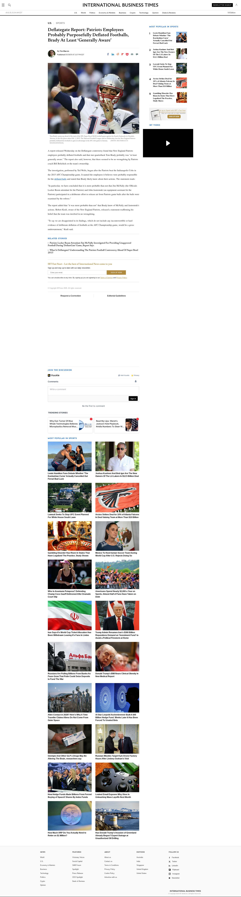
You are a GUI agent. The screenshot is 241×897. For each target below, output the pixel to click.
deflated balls (60, 178)
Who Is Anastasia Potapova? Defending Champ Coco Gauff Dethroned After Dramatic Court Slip (69, 594)
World (83, 13)
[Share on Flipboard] (122, 54)
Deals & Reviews (169, 13)
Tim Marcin (64, 51)
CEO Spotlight (77, 877)
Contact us (108, 861)
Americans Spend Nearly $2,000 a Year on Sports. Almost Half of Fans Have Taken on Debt (115, 594)
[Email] (132, 54)
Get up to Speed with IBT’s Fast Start (172, 110)
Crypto (132, 13)
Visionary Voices (78, 857)
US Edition (231, 13)
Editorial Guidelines (116, 296)
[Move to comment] (137, 54)
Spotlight (75, 869)
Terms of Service (106, 278)
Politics (92, 13)
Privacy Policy (121, 278)
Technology (143, 13)
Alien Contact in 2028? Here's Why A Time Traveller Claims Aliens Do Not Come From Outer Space (68, 717)
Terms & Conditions (111, 865)
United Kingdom (142, 869)
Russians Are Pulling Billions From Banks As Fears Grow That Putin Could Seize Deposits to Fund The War (69, 676)
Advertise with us (110, 877)
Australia (140, 857)
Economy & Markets (107, 13)
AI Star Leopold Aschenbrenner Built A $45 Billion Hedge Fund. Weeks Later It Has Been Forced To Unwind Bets (116, 717)
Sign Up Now (174, 116)
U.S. (75, 13)
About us (107, 857)
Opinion (155, 13)
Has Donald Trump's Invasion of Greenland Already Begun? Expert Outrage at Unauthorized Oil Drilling (115, 835)
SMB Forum (76, 865)
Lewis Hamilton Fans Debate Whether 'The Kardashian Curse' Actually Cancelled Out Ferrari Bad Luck (68, 476)
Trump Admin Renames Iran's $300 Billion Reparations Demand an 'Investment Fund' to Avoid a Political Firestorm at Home (116, 635)
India (138, 861)
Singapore (140, 865)
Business (122, 13)
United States (141, 873)
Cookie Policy (109, 873)
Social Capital (77, 861)
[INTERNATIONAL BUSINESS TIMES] (120, 5)
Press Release (77, 873)
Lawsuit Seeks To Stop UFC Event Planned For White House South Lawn (163, 66)
